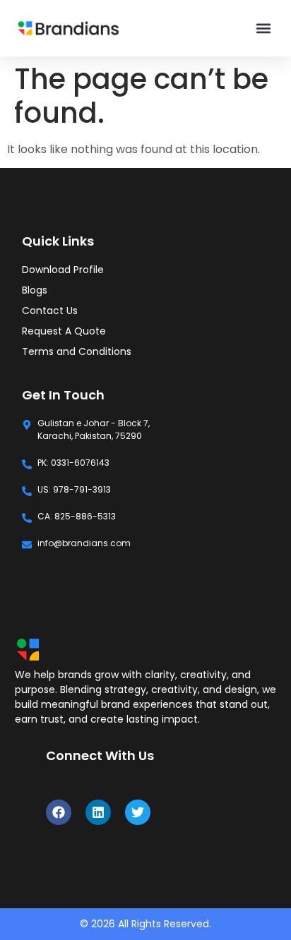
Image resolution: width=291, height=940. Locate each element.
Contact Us (50, 310)
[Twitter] (137, 812)
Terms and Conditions (76, 351)
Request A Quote (64, 331)
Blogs (34, 290)
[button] (263, 28)
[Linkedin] (98, 812)
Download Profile (63, 270)
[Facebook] (58, 812)
